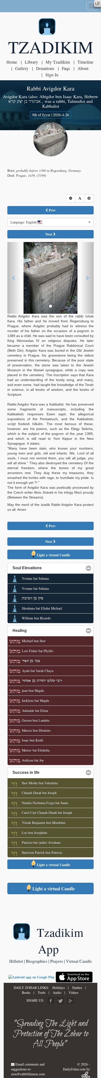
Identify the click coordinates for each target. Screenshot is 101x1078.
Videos (73, 992)
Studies (77, 987)
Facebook (51, 1000)
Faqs (66, 68)
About (82, 68)
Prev (52, 210)
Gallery (21, 68)
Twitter (60, 1000)
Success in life (50, 772)
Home (11, 62)
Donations (45, 68)
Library (31, 62)
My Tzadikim (58, 62)
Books (26, 992)
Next (49, 234)
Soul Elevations (51, 568)
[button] (50, 222)
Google (70, 1000)
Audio (57, 992)
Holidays (58, 987)
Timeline (85, 62)
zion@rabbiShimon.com (28, 1074)
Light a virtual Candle (53, 554)
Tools (41, 992)
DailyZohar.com (74, 1069)
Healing (43, 630)
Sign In (51, 75)
